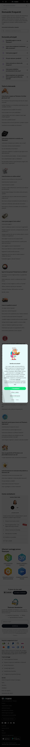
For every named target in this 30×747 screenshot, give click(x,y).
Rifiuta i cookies (15, 392)
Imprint (12, 399)
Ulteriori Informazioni (15, 396)
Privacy (17, 399)
